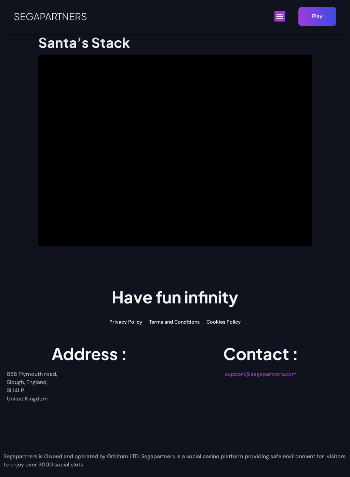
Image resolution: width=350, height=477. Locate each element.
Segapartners (50, 16)
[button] (279, 16)
